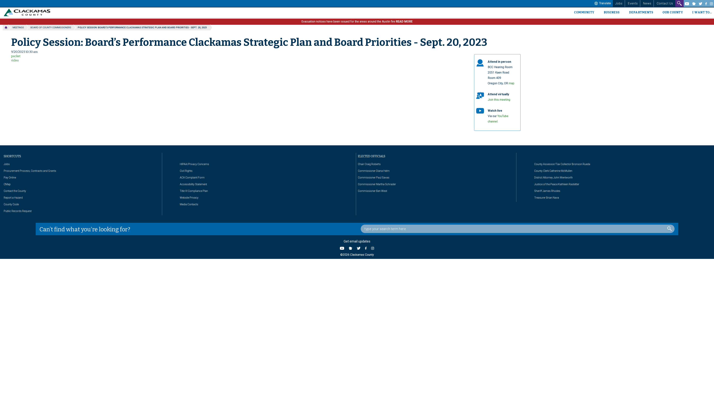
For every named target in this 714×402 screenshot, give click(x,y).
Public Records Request (18, 211)
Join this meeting (499, 99)
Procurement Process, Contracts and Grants (30, 170)
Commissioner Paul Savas (373, 177)
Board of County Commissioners (50, 27)
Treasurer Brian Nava (546, 197)
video (15, 60)
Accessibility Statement (193, 184)
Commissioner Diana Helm (374, 170)
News (647, 3)
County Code (11, 204)
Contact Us (665, 3)
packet (15, 56)
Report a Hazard (13, 197)
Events (633, 3)
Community (584, 12)
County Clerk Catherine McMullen (553, 170)
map (511, 83)
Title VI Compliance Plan (194, 190)
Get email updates (357, 241)
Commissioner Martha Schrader (377, 184)
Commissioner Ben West (372, 190)
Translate (604, 3)
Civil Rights (186, 170)
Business (612, 12)
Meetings (18, 27)
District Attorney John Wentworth (553, 177)
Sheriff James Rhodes (547, 190)
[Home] (28, 12)
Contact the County (15, 190)
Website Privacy (189, 197)
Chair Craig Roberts (369, 164)
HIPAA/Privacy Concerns (194, 164)
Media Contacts (189, 204)
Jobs (619, 3)
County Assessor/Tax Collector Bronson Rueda (562, 164)
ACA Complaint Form (192, 177)
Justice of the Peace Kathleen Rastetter (556, 184)
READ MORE (404, 21)
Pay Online (10, 177)
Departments (641, 12)
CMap (7, 184)
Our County (672, 12)
